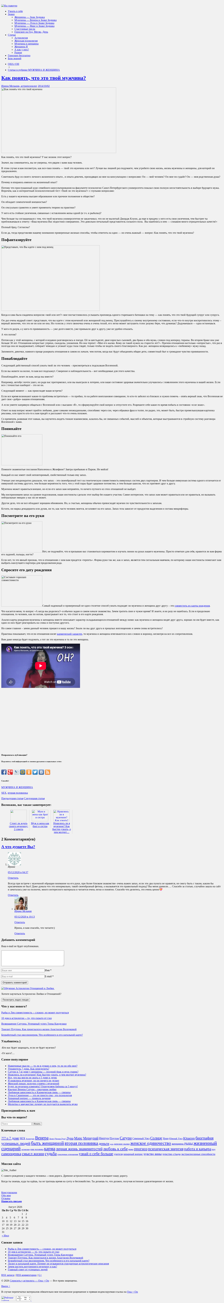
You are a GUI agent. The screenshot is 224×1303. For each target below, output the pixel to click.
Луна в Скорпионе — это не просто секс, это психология (40, 1095)
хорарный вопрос (133, 1154)
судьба (51, 1153)
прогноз (140, 1149)
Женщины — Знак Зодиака (29, 17)
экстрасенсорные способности (198, 1154)
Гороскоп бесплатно (19, 55)
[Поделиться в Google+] (10, 772)
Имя (47, 970)
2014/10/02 (44, 86)
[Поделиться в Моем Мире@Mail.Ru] (22, 772)
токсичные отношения (67, 1154)
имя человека (36, 1149)
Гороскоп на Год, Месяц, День (31, 31)
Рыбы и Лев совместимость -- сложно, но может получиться (35, 1012)
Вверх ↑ (5, 1286)
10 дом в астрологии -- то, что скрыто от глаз (26, 1018)
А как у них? (21, 49)
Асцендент (30, 1139)
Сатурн (126, 1138)
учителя (118, 1154)
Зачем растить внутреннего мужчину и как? (32, 1266)
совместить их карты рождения (192, 605)
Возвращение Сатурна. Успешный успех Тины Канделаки (34, 1023)
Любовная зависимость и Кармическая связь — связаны (39, 1092)
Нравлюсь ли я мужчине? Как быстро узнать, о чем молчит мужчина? (47, 1074)
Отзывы (5, 1198)
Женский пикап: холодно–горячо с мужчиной (33, 1083)
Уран (166, 1138)
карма (49, 1148)
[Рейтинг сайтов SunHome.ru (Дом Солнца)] (8, 1300)
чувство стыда (171, 1154)
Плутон (114, 1138)
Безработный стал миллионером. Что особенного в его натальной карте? (42, 1034)
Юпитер (189, 1138)
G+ (40, 1275)
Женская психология (26, 40)
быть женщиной (47, 1143)
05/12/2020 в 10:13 (24, 916)
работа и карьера (197, 1149)
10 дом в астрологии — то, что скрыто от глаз (33, 1251)
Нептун (104, 1138)
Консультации (9, 1192)
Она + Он (132, 1291)
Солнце (156, 1138)
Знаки (11, 14)
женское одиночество (150, 1143)
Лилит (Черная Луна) (57, 1139)
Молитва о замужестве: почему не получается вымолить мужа (43, 1104)
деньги (104, 1143)
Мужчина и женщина (26, 43)
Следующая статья (34, 798)
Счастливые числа (24, 29)
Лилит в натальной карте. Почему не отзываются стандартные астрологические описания (58, 1263)
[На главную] (9, 5)
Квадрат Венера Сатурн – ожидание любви (32, 1089)
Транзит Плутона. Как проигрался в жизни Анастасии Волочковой (39, 1029)
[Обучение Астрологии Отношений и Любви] (28, 988)
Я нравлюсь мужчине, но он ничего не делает (33, 1080)
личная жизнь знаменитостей (79, 1149)
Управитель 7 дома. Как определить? (28, 1068)
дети (111, 1144)
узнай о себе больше (96, 1154)
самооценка (11, 1154)
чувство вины (152, 1154)
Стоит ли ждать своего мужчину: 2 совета (18, 826)
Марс (78, 1138)
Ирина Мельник (23, 911)
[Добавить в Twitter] (35, 772)
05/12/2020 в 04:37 (18, 872)
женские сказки (122, 1144)
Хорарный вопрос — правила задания (29, 1098)
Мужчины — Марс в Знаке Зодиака (34, 26)
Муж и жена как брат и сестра (40, 825)
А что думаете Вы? (18, 847)
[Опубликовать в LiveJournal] (16, 772)
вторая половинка (18, 792)
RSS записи (7, 1275)
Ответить (13, 877)
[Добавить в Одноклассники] (28, 772)
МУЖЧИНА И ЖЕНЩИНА (17, 787)
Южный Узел (176, 1138)
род (213, 1149)
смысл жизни (33, 1153)
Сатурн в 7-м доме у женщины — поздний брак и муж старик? (43, 1071)
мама (130, 1149)
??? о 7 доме (10, 1138)
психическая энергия (165, 1149)
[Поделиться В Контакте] (41, 772)
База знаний (14, 58)
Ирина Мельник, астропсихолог (19, 86)
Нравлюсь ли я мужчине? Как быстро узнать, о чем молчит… (61, 828)
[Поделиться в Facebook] (4, 772)
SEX (3, 792)
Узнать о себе (15, 11)
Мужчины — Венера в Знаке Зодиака (35, 20)
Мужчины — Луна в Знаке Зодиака (34, 23)
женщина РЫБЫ (182, 1143)
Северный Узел (141, 1138)
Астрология (21, 37)
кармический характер (69, 633)
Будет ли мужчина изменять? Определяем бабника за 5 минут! (43, 1086)
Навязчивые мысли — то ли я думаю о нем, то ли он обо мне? (42, 1065)
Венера (42, 1137)
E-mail (48, 976)
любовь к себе (115, 1148)
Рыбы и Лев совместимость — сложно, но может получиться (42, 1248)
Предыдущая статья (12, 798)
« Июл (5, 1235)
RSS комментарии (26, 1275)
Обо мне (6, 1195)
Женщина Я (21, 46)
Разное (18, 52)
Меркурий (90, 1138)
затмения (25, 1149)
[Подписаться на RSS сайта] (47, 772)
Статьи (12, 34)
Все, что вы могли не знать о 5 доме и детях (32, 1077)
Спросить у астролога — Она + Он (29, 1280)
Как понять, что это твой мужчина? (43, 78)
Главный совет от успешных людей (28, 1269)
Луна (69, 1138)
